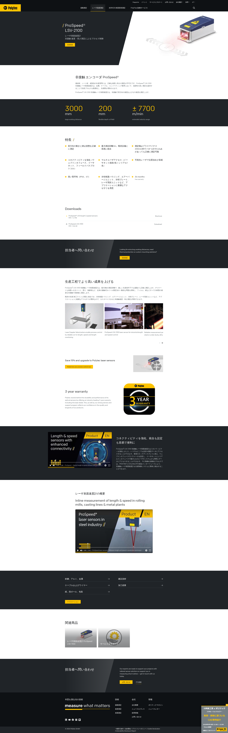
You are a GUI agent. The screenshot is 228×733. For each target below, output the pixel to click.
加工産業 (122, 585)
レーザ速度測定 (97, 8)
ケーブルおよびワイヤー (76, 585)
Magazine (136, 2)
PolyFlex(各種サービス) (139, 8)
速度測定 (118, 709)
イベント (144, 2)
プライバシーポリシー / (140, 729)
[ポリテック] (10, 7)
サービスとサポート (156, 2)
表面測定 (118, 713)
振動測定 (84, 8)
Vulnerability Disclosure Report (126, 731)
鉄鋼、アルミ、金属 (74, 579)
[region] (80, 450)
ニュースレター (154, 709)
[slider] (80, 462)
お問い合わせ (169, 2)
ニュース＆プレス (138, 709)
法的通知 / (128, 729)
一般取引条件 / (120, 729)
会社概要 (179, 2)
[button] (50, 465)
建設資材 (122, 579)
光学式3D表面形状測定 (117, 8)
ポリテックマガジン (155, 705)
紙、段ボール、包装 (74, 592)
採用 (186, 2)
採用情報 (135, 713)
